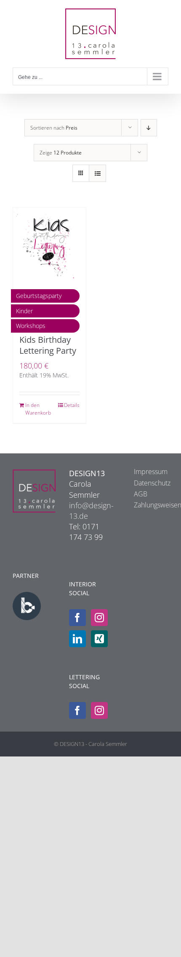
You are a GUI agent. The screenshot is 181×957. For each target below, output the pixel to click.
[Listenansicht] (97, 173)
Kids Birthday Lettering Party (47, 345)
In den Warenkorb (37, 408)
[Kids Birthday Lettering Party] (49, 244)
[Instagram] (99, 617)
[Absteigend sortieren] (149, 127)
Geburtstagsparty (38, 296)
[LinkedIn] (77, 638)
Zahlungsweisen (147, 505)
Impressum (147, 471)
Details (72, 405)
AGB (140, 494)
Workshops (30, 326)
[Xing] (99, 638)
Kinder (24, 311)
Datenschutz (147, 483)
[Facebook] (77, 617)
